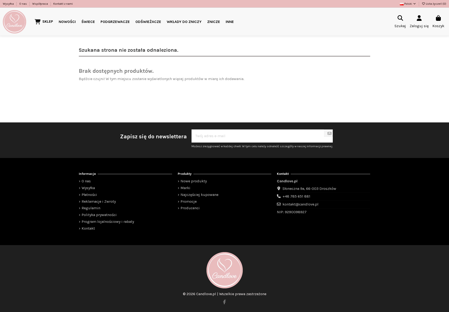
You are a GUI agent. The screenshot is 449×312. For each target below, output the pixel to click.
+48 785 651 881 (296, 196)
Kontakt (88, 228)
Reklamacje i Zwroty (99, 201)
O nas (23, 3)
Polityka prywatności (99, 215)
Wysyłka (8, 3)
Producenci (190, 208)
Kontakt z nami (63, 3)
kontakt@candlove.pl (300, 204)
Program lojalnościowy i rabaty (108, 221)
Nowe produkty (194, 181)
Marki (185, 188)
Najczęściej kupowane (199, 194)
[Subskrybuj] (329, 133)
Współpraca (40, 3)
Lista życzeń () (435, 3)
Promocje (189, 201)
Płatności (89, 194)
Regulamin (91, 208)
